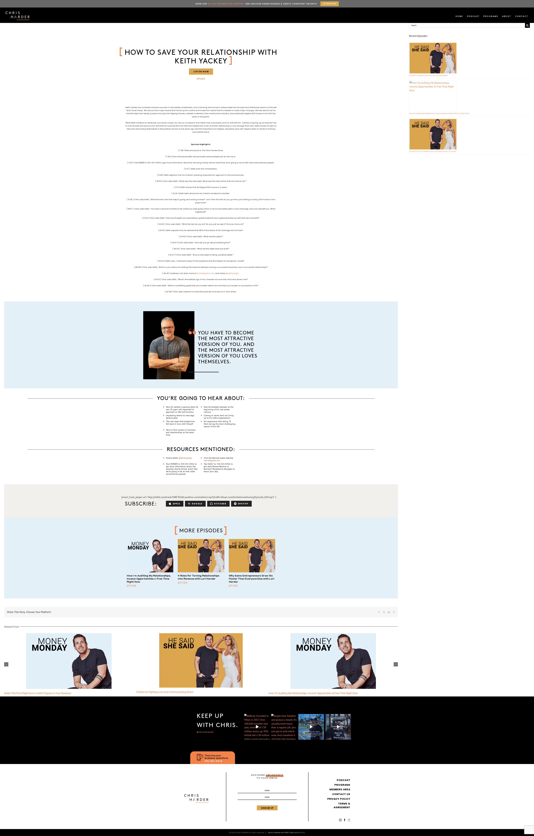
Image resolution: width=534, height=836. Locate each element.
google (197, 503)
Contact (521, 16)
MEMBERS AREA (339, 789)
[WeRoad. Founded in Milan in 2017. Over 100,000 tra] (257, 727)
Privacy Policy (338, 799)
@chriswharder (205, 732)
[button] (6, 664)
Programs (490, 16)
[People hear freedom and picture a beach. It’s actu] (284, 727)
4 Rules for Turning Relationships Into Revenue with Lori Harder (198, 577)
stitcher (220, 503)
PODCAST (473, 16)
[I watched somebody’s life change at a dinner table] (311, 727)
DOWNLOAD (329, 3)
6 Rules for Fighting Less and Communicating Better (428, 75)
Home (459, 16)
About (506, 16)
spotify (243, 503)
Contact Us (341, 794)
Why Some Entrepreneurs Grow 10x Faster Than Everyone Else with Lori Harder (251, 578)
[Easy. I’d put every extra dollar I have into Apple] (338, 727)
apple (176, 503)
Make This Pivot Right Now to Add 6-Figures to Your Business (302, 693)
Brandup (301, 832)
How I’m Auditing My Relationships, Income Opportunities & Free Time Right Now (149, 578)
